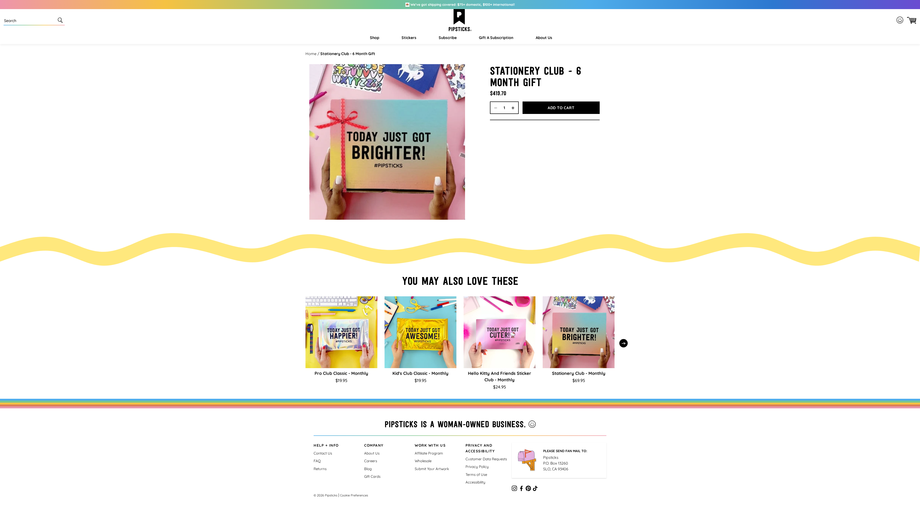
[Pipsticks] (460, 20)
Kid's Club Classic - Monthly (420, 373)
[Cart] (910, 20)
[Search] (61, 20)
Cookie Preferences (354, 495)
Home (310, 53)
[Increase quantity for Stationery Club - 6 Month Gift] (514, 107)
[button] (374, 37)
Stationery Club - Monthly (578, 373)
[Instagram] (514, 489)
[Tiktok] (535, 489)
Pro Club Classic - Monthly (341, 373)
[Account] (901, 20)
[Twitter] (528, 489)
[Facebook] (521, 489)
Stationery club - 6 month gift (347, 53)
